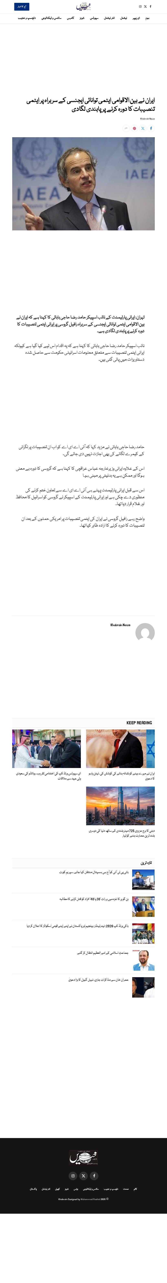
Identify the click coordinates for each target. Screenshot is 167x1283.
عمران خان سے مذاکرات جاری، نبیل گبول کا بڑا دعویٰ (98, 980)
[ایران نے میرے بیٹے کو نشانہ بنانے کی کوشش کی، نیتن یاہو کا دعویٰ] (120, 748)
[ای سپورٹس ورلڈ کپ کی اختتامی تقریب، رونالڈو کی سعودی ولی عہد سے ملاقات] (46, 748)
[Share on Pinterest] (134, 128)
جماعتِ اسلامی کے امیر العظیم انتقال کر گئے (103, 953)
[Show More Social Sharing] (126, 128)
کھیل (57, 1189)
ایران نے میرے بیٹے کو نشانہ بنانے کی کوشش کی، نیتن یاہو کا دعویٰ (122, 776)
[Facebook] (151, 250)
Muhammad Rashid (90, 1199)
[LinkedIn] (151, 269)
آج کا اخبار (22, 6)
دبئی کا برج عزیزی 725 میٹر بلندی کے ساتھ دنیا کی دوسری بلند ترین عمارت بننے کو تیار (122, 833)
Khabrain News (147, 118)
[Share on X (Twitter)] (142, 128)
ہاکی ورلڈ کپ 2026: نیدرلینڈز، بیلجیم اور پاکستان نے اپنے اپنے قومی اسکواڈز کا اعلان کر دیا (78, 926)
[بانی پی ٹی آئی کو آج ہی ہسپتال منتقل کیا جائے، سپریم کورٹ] (143, 880)
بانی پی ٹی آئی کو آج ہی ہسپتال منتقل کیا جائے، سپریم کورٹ (94, 872)
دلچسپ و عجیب (27, 18)
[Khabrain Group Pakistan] (83, 6)
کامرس (70, 18)
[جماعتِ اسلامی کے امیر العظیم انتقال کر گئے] (143, 960)
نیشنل (123, 18)
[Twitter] (151, 260)
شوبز (82, 18)
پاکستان (33, 1189)
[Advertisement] (83, 59)
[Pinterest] (151, 278)
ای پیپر (136, 18)
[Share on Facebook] (151, 128)
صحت (126, 1189)
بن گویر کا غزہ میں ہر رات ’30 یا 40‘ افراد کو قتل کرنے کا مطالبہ (94, 899)
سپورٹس (94, 18)
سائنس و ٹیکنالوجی (51, 18)
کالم (135, 1189)
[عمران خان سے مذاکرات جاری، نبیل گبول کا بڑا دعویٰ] (143, 987)
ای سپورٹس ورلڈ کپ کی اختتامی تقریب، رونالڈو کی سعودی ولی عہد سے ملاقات (48, 776)
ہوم (147, 18)
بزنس (76, 1189)
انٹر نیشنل (109, 18)
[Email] (151, 288)
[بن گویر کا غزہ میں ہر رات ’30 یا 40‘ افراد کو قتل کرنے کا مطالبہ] (143, 906)
